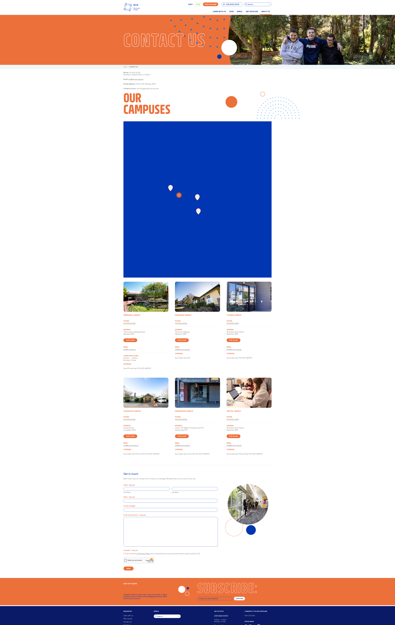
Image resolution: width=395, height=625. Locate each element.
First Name (127, 492)
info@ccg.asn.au (129, 349)
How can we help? (134, 515)
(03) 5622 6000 (232, 4)
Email (129, 497)
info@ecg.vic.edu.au (135, 79)
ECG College (210, 4)
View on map (130, 340)
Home (125, 67)
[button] (170, 188)
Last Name (175, 492)
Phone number (129, 506)
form (144, 88)
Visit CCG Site (250, 616)
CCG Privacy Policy (143, 554)
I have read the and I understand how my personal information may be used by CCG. (162, 554)
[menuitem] (231, 12)
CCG (198, 4)
